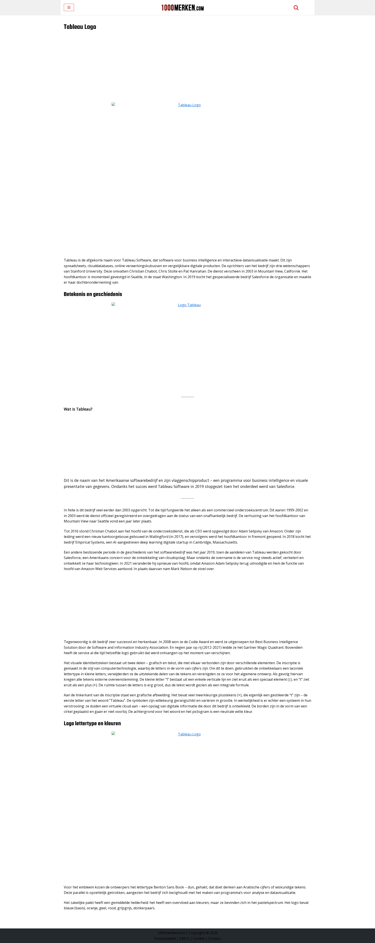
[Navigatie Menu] (69, 7)
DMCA (184, 938)
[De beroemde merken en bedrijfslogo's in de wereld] (182, 7)
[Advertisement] (187, 69)
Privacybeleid (165, 938)
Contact (214, 938)
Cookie (198, 938)
